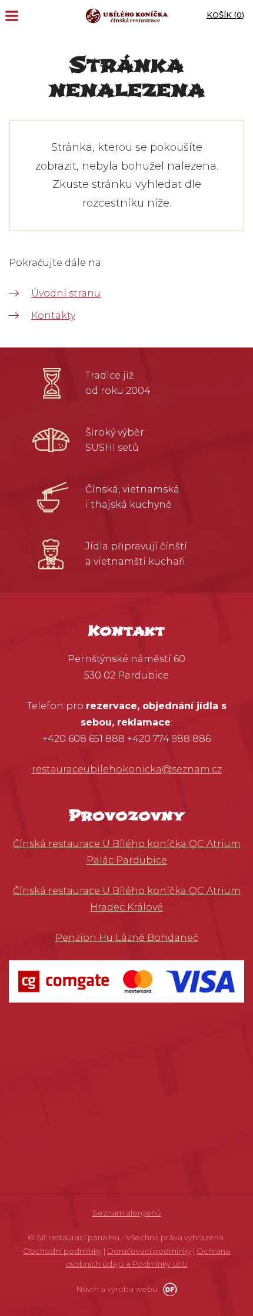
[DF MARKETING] (168, 1289)
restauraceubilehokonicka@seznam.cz (127, 769)
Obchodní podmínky (62, 1251)
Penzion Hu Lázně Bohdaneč (126, 937)
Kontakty (53, 315)
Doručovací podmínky (149, 1251)
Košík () (225, 14)
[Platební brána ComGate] (126, 980)
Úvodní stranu (66, 293)
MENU (12, 16)
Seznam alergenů (126, 1212)
